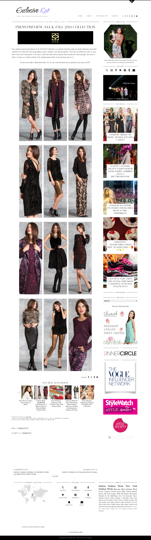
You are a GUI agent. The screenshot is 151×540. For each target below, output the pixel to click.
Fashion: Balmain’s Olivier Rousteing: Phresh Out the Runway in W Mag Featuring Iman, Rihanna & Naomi (72, 405)
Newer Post (31, 472)
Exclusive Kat (23, 418)
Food (108, 494)
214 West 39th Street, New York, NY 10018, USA (37, 420)
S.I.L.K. (46, 418)
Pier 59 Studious (108, 500)
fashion (40, 418)
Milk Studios (120, 506)
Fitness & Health (123, 500)
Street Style (128, 506)
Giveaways (131, 500)
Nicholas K (102, 496)
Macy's (135, 496)
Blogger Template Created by (75, 538)
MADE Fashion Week (117, 504)
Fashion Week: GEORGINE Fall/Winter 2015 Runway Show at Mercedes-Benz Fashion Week (41, 405)
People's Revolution (130, 494)
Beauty (134, 491)
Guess (109, 504)
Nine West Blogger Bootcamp (123, 509)
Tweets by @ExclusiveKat (120, 306)
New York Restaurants (125, 496)
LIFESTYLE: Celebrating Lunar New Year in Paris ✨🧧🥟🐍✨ (120, 246)
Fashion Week (115, 486)
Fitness (116, 500)
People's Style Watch (108, 502)
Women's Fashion (62, 418)
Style (52, 418)
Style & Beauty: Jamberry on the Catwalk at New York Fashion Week (56, 403)
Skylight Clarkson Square (106, 498)
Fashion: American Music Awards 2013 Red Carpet (120, 137)
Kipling (113, 509)
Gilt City (134, 506)
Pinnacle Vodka (119, 502)
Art (108, 496)
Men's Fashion (127, 491)
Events (101, 491)
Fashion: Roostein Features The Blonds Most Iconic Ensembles (120, 209)
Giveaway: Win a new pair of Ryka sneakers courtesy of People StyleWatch (120, 282)
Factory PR (102, 494)
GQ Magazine (113, 506)
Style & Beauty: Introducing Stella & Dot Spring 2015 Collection (87, 403)
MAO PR (120, 494)
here (23, 57)
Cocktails (107, 491)
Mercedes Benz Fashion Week (125, 489)
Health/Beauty (114, 496)
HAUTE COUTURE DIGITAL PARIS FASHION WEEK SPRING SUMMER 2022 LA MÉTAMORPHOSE (120, 171)
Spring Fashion (129, 504)
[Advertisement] (55, 460)
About (89, 16)
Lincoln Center (116, 491)
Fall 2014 (32, 418)
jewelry (113, 494)
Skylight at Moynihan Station (124, 498)
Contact (115, 16)
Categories (100, 16)
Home (80, 16)
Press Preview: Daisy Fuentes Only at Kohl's (25, 402)
